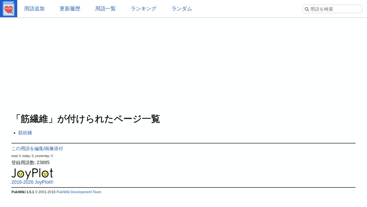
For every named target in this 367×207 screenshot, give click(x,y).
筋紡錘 (25, 132)
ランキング (144, 9)
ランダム (181, 9)
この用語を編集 (27, 148)
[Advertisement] (183, 63)
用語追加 (34, 9)
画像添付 (54, 148)
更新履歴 (70, 9)
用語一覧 (105, 9)
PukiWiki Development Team (78, 192)
